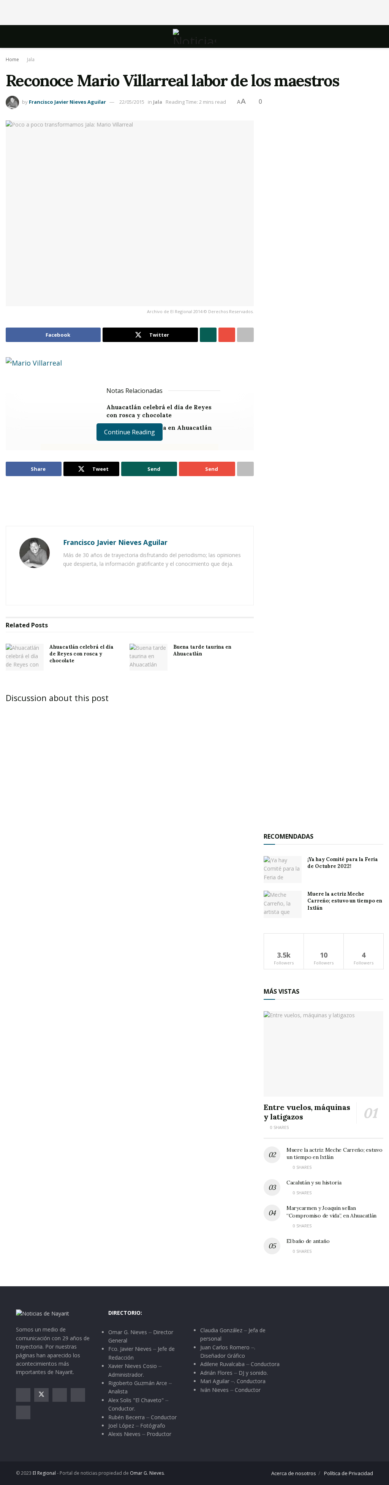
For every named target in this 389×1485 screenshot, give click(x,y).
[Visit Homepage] (194, 36)
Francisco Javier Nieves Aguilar (67, 101)
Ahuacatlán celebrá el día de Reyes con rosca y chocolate (81, 654)
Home (12, 59)
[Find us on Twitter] (41, 1395)
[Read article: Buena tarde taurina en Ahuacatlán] (149, 657)
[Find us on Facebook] (23, 1395)
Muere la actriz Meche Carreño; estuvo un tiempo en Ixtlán (344, 901)
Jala (31, 59)
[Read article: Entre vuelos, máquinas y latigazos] (323, 1054)
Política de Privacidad (348, 1473)
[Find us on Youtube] (78, 1395)
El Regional (44, 1473)
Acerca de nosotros (293, 1473)
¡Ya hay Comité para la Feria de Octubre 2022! (342, 862)
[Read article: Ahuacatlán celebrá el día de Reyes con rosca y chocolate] (25, 657)
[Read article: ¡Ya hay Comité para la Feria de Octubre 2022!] (283, 869)
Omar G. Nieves (147, 1473)
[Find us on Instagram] (59, 1395)
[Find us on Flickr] (23, 1412)
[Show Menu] (19, 36)
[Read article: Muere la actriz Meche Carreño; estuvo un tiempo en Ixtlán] (283, 904)
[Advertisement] (194, 11)
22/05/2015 (131, 101)
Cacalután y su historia (314, 1182)
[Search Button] (370, 36)
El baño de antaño (307, 1241)
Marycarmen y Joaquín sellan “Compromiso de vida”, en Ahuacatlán (331, 1212)
